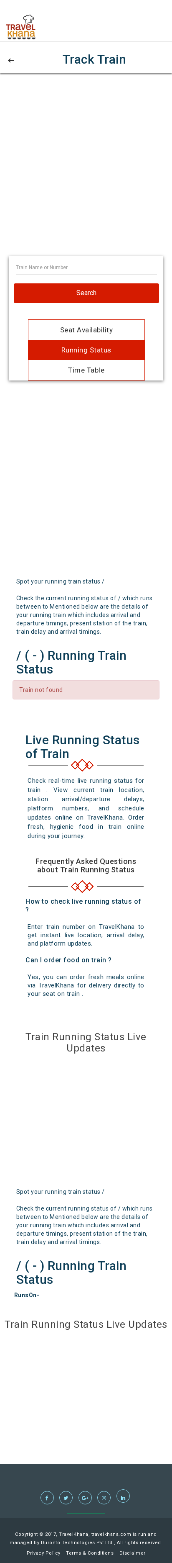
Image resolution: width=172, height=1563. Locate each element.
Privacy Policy (44, 1553)
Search (86, 293)
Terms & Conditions (90, 1553)
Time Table (86, 370)
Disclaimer (132, 1553)
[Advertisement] (86, 170)
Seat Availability (86, 330)
